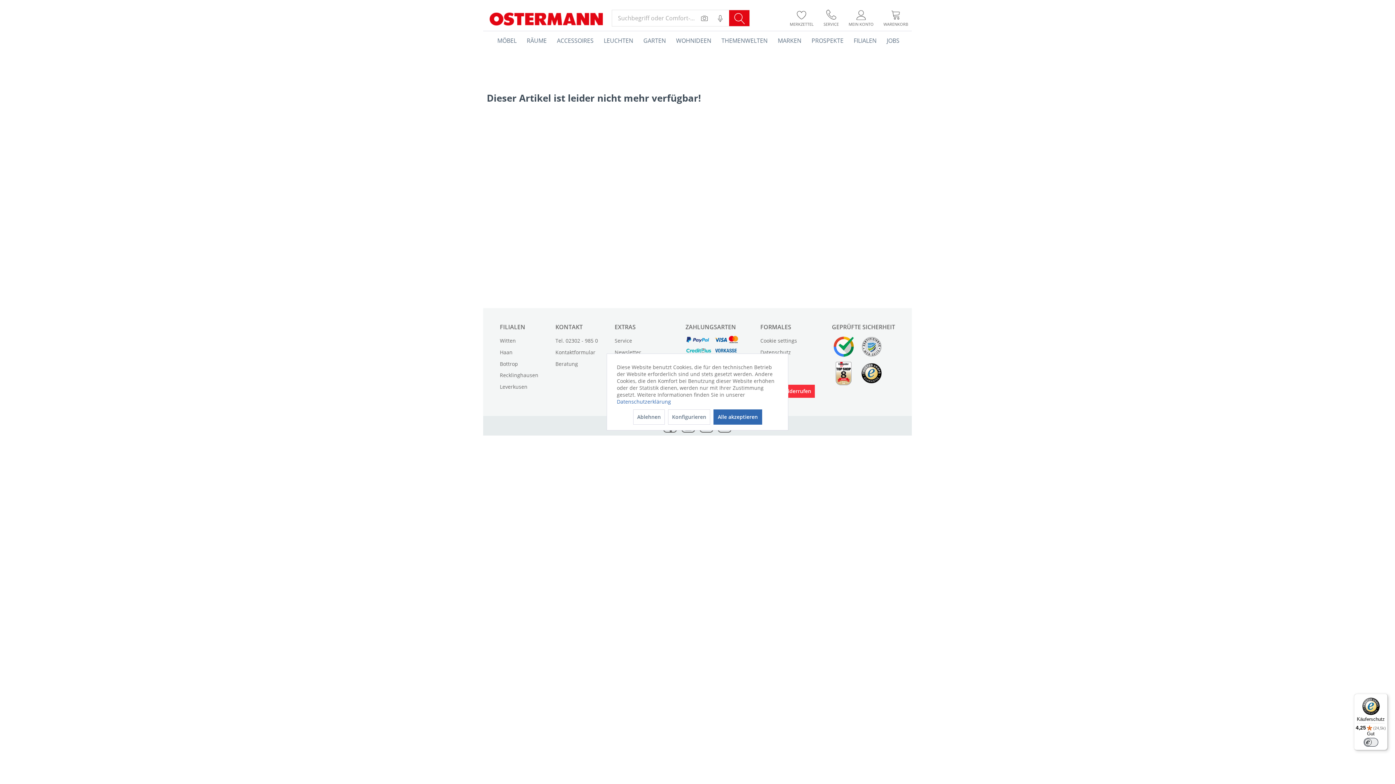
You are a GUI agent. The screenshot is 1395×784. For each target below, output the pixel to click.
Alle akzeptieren (738, 416)
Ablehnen (649, 416)
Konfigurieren (689, 416)
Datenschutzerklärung (644, 401)
